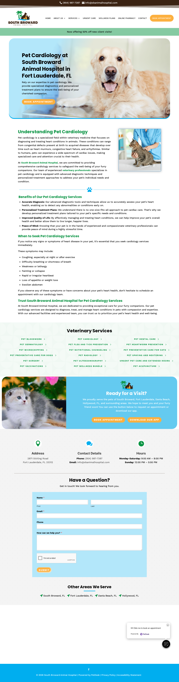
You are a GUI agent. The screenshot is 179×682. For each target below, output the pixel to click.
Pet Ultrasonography (88, 361)
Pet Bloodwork (31, 339)
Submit (44, 570)
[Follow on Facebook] (89, 669)
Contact (142, 18)
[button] (166, 644)
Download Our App (144, 419)
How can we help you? (49, 533)
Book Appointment (161, 18)
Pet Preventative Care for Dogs (31, 355)
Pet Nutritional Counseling (88, 350)
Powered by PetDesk (89, 675)
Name (40, 497)
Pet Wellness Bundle (88, 366)
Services (72, 18)
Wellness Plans (107, 18)
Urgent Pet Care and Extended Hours (145, 361)
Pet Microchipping (31, 350)
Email (40, 511)
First (38, 506)
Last (92, 506)
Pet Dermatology (31, 344)
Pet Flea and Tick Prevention (88, 344)
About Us (58, 18)
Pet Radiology (88, 355)
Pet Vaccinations (31, 366)
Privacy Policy (108, 675)
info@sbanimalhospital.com (93, 462)
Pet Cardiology (88, 339)
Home (48, 18)
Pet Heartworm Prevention (144, 344)
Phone (40, 522)
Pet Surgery (31, 361)
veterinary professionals (77, 170)
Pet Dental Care (145, 339)
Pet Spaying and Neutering (145, 355)
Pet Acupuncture (144, 366)
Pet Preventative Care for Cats (145, 350)
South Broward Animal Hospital (39, 162)
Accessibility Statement (129, 675)
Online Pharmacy (126, 18)
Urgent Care (89, 18)
